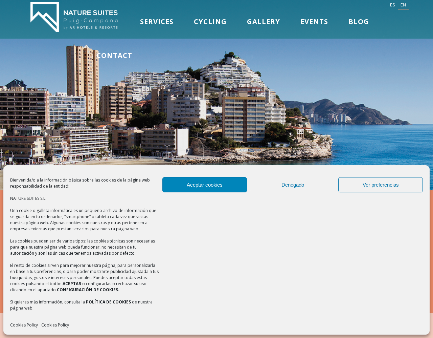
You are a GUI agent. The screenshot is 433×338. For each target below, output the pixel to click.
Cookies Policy (24, 325)
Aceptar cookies (205, 185)
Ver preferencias (381, 185)
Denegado (292, 185)
